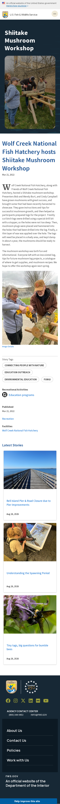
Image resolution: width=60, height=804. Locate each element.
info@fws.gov (39, 714)
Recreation (8, 418)
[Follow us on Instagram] (17, 700)
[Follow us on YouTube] (47, 700)
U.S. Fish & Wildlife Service (23, 14)
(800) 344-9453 (16, 714)
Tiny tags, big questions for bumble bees (27, 647)
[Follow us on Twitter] (24, 700)
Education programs (21, 395)
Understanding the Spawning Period (28, 573)
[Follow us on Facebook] (9, 700)
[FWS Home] (5, 14)
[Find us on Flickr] (39, 700)
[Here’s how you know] (30, 4)
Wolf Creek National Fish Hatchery (20, 430)
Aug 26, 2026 (13, 514)
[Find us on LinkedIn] (32, 700)
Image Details (8, 346)
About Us (14, 730)
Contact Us (16, 740)
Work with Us (18, 760)
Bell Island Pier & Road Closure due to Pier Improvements (29, 502)
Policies (13, 750)
